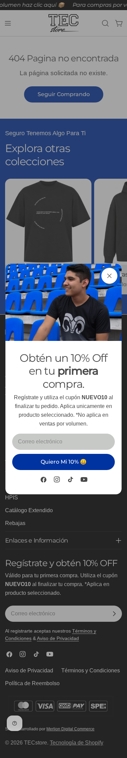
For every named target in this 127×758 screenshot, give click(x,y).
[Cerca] (109, 276)
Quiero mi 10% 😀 (64, 462)
